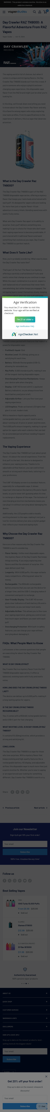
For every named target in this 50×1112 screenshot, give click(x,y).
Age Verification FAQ (25, 326)
